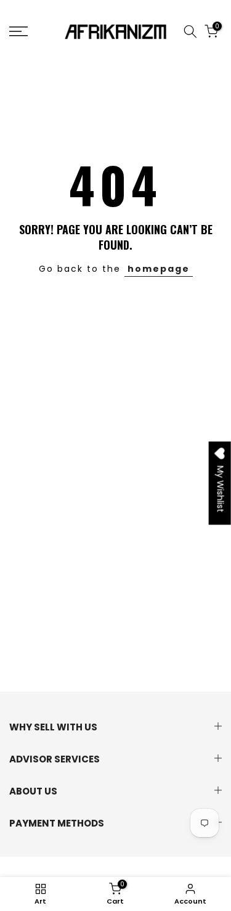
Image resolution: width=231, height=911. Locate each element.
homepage (159, 269)
